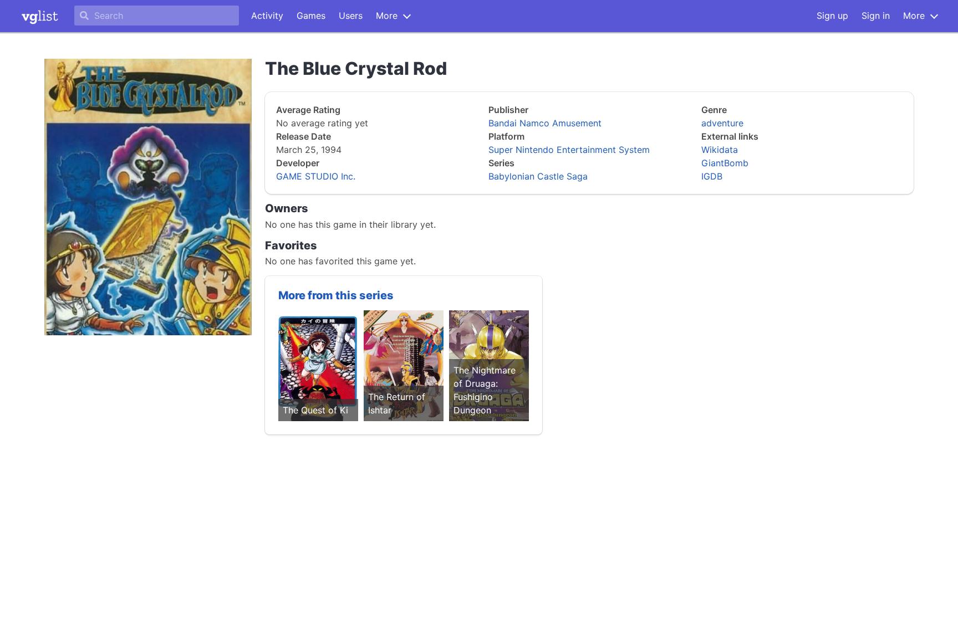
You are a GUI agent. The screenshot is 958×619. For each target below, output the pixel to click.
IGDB (711, 176)
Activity (267, 15)
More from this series (336, 295)
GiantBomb (724, 162)
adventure (722, 123)
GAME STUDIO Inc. (315, 176)
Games (311, 15)
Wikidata (719, 149)
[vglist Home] (40, 16)
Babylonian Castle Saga (538, 176)
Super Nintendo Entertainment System (569, 149)
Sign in (876, 15)
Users (351, 15)
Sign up (832, 15)
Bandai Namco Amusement (545, 123)
